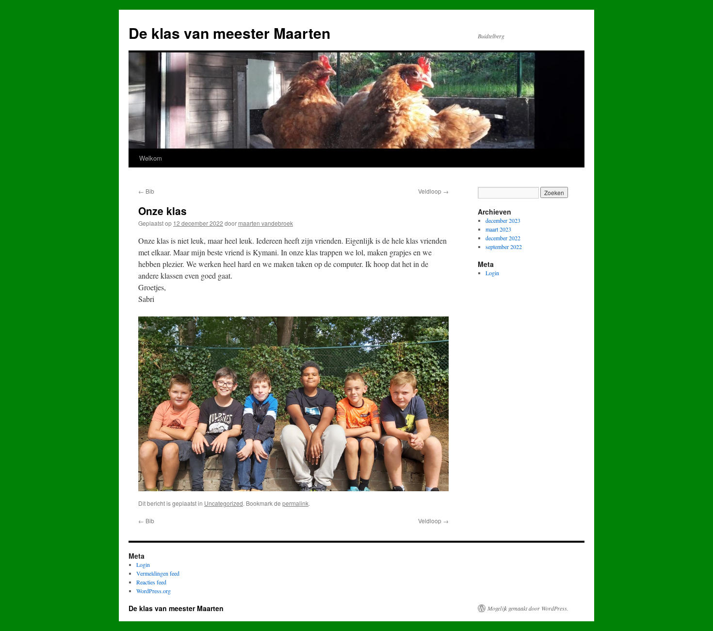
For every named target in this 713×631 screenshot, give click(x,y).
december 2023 (503, 220)
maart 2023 (498, 229)
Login (492, 273)
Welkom (150, 158)
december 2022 (503, 238)
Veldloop (433, 191)
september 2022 (504, 246)
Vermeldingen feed (157, 573)
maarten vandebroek (265, 223)
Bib (146, 191)
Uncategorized (223, 503)
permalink (295, 503)
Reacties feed (151, 582)
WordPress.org (153, 591)
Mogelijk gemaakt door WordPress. (527, 608)
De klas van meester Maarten (229, 32)
